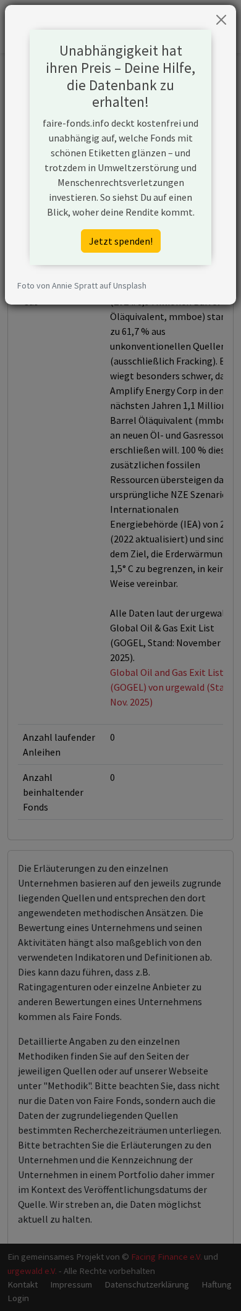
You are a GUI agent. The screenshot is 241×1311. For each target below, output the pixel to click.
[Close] (221, 20)
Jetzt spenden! (121, 241)
